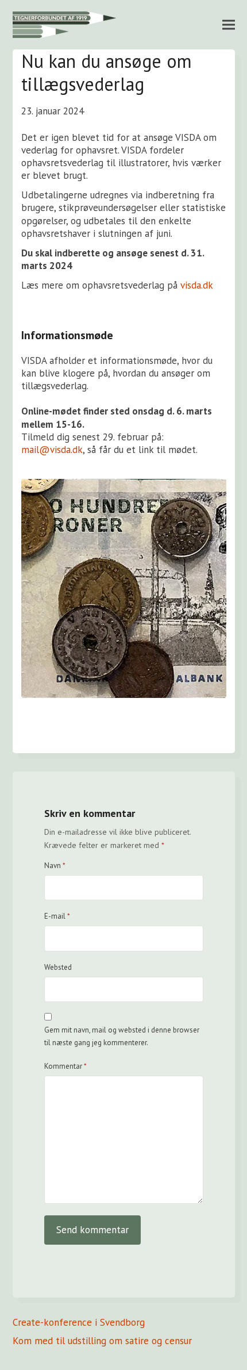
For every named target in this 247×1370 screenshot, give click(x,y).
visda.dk (196, 285)
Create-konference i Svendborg (79, 1322)
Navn (54, 865)
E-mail (57, 916)
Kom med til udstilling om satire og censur (102, 1340)
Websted (58, 967)
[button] (228, 24)
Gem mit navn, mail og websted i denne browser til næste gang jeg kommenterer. (121, 1036)
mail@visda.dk (52, 449)
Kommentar (65, 1066)
